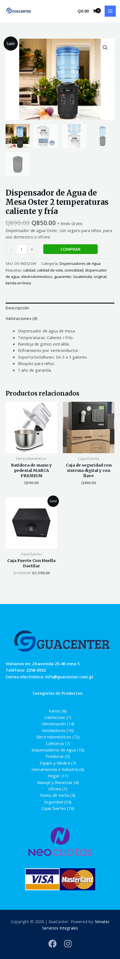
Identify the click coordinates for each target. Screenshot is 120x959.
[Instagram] (68, 944)
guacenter (62, 276)
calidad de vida (50, 270)
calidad (29, 270)
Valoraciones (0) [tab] (21, 318)
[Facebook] (52, 944)
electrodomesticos (36, 276)
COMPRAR (70, 249)
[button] (105, 48)
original (100, 276)
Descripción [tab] (17, 307)
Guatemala (82, 276)
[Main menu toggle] (110, 11)
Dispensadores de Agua (79, 263)
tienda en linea (18, 282)
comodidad (73, 270)
